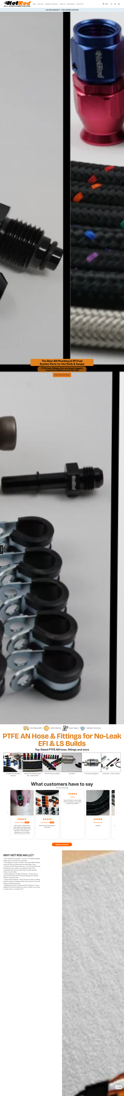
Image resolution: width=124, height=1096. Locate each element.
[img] (22, 819)
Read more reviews (62, 844)
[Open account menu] (115, 4)
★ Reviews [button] (1, 550)
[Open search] (111, 4)
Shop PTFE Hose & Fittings (62, 375)
